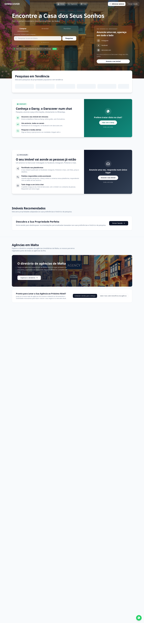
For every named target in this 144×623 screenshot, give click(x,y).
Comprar (22, 28)
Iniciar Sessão (133, 4)
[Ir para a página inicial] (12, 4)
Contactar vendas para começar (85, 296)
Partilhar (67, 28)
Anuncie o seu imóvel (113, 61)
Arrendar (45, 28)
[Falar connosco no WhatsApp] (139, 618)
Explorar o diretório (28, 278)
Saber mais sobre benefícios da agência (113, 296)
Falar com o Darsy (108, 123)
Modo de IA (46, 42)
